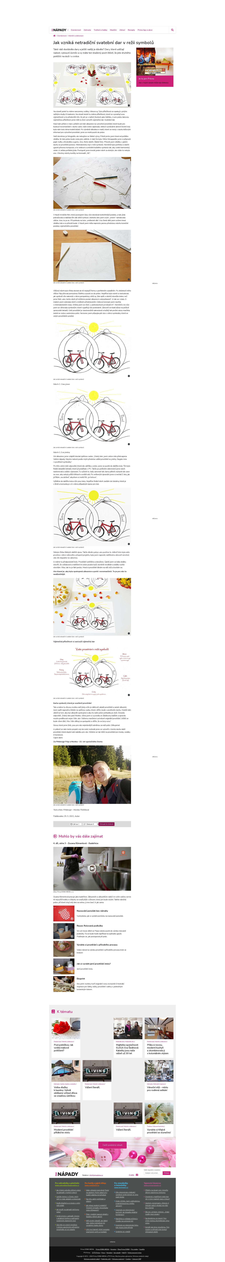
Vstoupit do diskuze (106, 824)
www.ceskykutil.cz (92, 1185)
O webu (131, 1175)
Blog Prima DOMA (124, 1249)
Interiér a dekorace (67, 1041)
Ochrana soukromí (118, 1259)
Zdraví (122, 30)
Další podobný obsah (112, 1145)
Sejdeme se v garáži (123, 1231)
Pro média (134, 1249)
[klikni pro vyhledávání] (172, 29)
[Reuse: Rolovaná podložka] (63, 931)
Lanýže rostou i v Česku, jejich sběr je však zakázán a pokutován (68, 1197)
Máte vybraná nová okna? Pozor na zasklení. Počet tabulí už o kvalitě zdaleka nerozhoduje (97, 1192)
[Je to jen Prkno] (154, 62)
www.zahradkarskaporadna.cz (67, 1185)
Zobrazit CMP (136, 1259)
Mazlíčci (113, 30)
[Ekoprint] (63, 984)
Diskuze (90, 824)
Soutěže (142, 1249)
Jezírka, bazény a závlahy (68, 1084)
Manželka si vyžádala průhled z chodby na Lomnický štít (127, 1220)
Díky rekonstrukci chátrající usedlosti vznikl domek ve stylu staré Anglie (127, 1194)
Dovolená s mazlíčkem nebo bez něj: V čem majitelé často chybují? (157, 1197)
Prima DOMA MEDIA (102, 1249)
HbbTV (124, 1253)
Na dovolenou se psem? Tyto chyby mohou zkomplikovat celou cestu (157, 1220)
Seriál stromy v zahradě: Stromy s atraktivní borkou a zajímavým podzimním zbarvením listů (67, 1218)
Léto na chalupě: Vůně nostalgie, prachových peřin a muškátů (98, 1230)
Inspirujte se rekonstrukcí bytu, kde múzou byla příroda (127, 1226)
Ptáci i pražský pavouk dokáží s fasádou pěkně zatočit (97, 1215)
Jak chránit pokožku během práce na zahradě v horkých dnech (68, 1191)
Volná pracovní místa (134, 1253)
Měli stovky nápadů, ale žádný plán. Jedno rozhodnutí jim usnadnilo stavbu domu (97, 1223)
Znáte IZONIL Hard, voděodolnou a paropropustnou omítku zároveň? (128, 1203)
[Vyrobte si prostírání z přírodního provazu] (63, 949)
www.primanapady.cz (152, 1185)
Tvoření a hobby (100, 30)
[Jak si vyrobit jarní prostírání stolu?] (63, 966)
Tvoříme (149, 1126)
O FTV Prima (96, 1253)
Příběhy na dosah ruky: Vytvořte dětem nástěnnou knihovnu (156, 1191)
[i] (92, 84)
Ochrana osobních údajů (92, 1259)
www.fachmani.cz (121, 1187)
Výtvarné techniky (158, 1126)
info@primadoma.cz (96, 1175)
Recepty (131, 30)
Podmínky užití (106, 1259)
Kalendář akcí (120, 1041)
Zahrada (87, 30)
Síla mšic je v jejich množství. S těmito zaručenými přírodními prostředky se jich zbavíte (67, 1227)
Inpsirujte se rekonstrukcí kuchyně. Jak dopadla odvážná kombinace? (126, 1212)
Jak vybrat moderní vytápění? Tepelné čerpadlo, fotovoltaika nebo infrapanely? (97, 1207)
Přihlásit (166, 1173)
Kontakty (113, 1249)
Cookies (128, 1259)
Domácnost (76, 30)
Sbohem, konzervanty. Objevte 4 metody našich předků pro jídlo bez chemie (157, 1205)
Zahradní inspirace (159, 1084)
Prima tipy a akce (145, 30)
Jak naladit (117, 1253)
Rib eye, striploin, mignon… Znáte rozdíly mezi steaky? (157, 1213)
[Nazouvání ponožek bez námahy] (63, 913)
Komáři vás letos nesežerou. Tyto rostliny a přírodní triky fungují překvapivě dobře (157, 1229)
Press (103, 1253)
